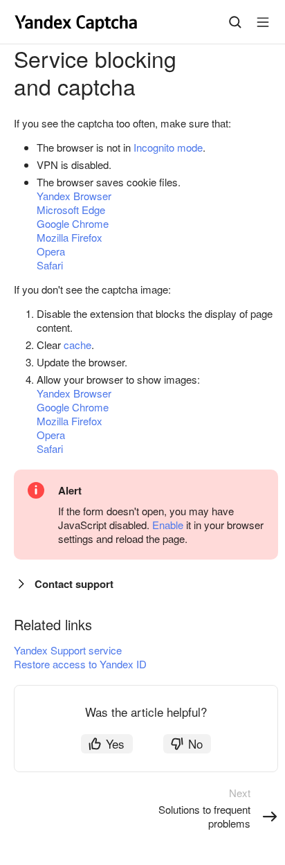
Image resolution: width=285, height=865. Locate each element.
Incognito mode (168, 147)
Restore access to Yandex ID (80, 664)
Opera (51, 251)
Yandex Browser (74, 195)
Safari (50, 265)
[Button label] (263, 22)
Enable (167, 524)
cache (77, 344)
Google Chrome (73, 223)
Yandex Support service (68, 650)
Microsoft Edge (71, 209)
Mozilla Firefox (69, 237)
